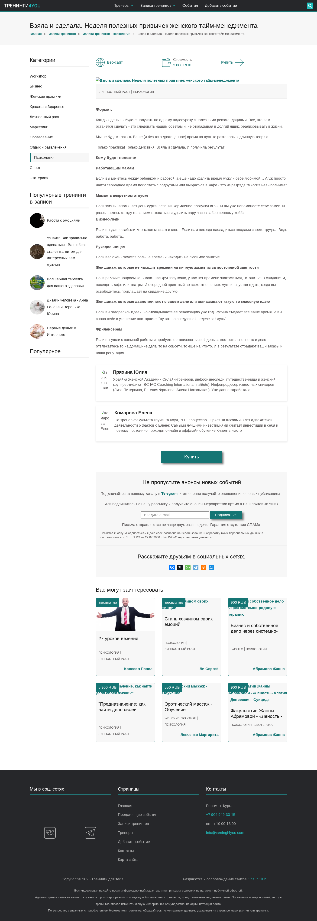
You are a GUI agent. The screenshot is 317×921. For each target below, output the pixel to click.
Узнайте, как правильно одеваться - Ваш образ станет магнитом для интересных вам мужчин (67, 251)
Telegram (169, 493)
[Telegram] (195, 567)
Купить (227, 62)
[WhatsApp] (188, 567)
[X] (180, 567)
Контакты (126, 850)
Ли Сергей (209, 668)
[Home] (22, 5)
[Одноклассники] (203, 567)
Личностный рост (44, 116)
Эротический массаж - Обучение (188, 707)
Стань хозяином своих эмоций (189, 621)
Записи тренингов (133, 823)
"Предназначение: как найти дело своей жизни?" (122, 707)
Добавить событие (221, 5)
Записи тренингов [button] (155, 5)
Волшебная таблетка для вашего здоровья (65, 282)
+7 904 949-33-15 (220, 814)
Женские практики (45, 96)
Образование (41, 137)
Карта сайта (128, 859)
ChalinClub (257, 879)
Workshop (38, 76)
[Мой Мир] (211, 567)
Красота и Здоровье (47, 106)
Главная (125, 805)
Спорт (35, 167)
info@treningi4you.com (225, 832)
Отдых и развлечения (48, 147)
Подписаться (226, 514)
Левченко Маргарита (200, 734)
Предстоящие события (137, 814)
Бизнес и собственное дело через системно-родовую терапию (254, 628)
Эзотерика (39, 177)
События (190, 5)
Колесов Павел (138, 668)
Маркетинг (39, 127)
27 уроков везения (118, 639)
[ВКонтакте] (172, 567)
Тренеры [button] (121, 5)
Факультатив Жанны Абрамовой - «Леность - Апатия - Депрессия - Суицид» (256, 714)
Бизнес (36, 86)
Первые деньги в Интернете (61, 331)
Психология (143, 92)
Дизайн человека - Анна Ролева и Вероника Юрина (67, 307)
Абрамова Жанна (269, 668)
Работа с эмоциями (63, 220)
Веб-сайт (115, 62)
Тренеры (125, 832)
